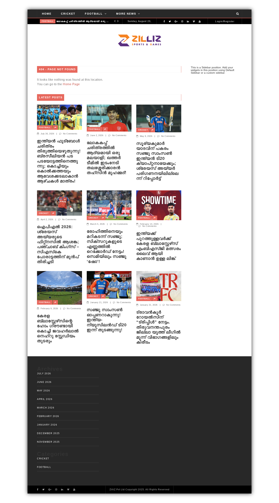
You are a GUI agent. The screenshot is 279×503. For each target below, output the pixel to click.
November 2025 (48, 442)
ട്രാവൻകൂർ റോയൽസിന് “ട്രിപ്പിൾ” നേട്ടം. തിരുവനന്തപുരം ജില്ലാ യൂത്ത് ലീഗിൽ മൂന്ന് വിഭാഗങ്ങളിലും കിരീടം (158, 327)
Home (46, 13)
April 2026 (44, 399)
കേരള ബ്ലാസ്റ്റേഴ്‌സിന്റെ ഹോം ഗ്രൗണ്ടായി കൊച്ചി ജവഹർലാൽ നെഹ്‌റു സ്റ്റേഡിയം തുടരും (58, 328)
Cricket (68, 13)
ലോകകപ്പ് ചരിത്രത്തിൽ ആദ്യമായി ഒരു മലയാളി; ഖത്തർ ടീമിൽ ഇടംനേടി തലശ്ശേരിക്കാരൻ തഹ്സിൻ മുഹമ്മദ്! (82, 21)
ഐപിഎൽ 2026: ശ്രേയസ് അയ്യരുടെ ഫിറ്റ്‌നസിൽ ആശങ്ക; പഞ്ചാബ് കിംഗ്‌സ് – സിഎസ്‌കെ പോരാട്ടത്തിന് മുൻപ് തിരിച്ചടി (58, 244)
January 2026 (47, 424)
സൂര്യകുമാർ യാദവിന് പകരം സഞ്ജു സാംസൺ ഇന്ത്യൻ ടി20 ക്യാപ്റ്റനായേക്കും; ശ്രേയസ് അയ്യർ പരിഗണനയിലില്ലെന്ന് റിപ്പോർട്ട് (157, 161)
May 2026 (43, 390)
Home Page (71, 84)
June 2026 (44, 382)
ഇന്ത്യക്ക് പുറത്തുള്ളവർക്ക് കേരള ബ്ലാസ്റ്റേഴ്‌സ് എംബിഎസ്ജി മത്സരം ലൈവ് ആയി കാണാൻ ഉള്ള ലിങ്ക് (158, 246)
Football (94, 13)
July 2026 (44, 373)
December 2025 (48, 433)
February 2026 (48, 416)
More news (126, 13)
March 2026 (45, 407)
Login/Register (224, 21)
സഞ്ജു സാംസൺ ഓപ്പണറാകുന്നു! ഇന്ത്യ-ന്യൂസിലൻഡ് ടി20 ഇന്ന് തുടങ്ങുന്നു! (107, 319)
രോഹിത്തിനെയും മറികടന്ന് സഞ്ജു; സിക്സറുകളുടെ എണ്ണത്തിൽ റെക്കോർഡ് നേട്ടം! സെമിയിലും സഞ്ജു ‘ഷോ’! (106, 246)
